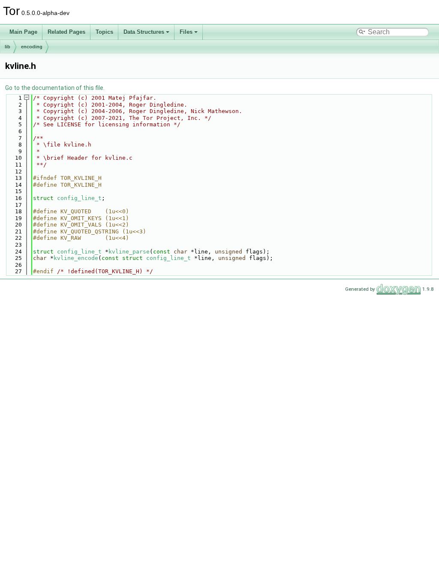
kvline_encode (76, 258)
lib (7, 46)
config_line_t (79, 198)
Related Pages (66, 32)
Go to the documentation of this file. (55, 87)
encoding (31, 46)
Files (186, 32)
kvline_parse (129, 251)
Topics (104, 32)
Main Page (23, 32)
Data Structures (143, 32)
